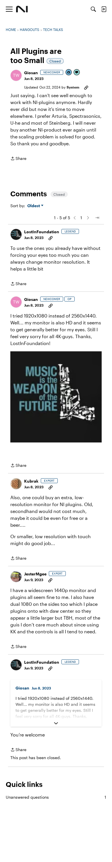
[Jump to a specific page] (97, 217)
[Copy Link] (86, 87)
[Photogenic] (68, 72)
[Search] (93, 9)
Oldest (34, 206)
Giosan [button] (31, 72)
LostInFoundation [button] (41, 231)
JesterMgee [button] (35, 573)
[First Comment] (77, 72)
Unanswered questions (56, 797)
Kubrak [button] (31, 481)
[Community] (22, 9)
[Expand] (56, 723)
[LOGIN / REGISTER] (104, 9)
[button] (16, 75)
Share (18, 159)
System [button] (73, 87)
